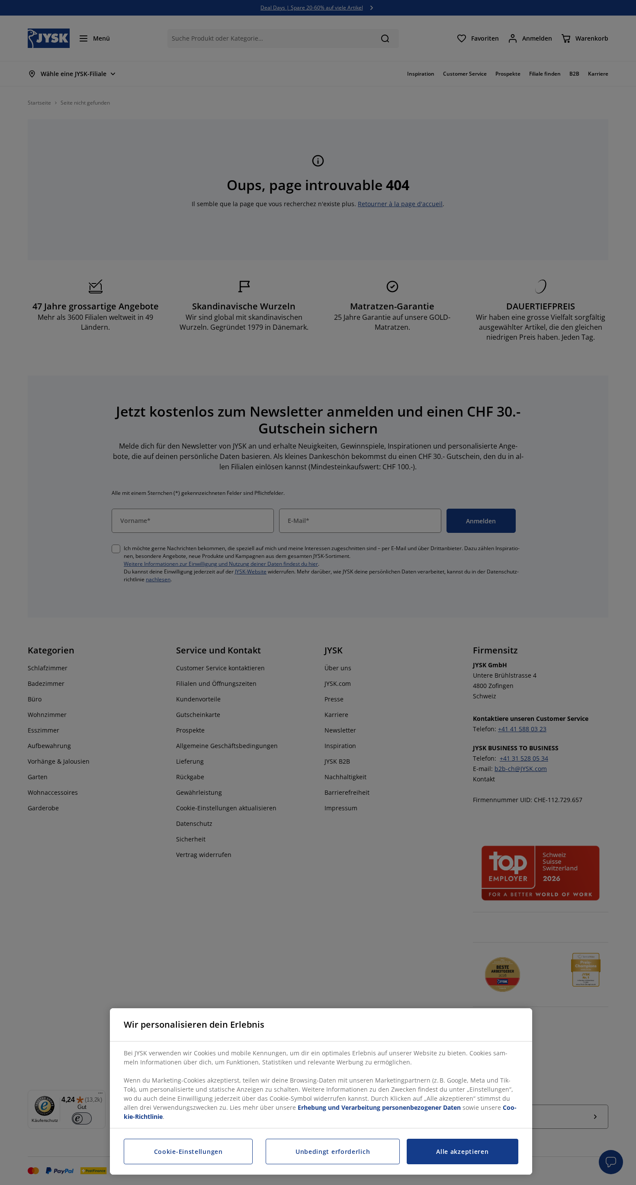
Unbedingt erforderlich (333, 1151)
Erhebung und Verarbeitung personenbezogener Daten (379, 1107)
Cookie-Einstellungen (188, 1151)
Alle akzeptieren (462, 1151)
